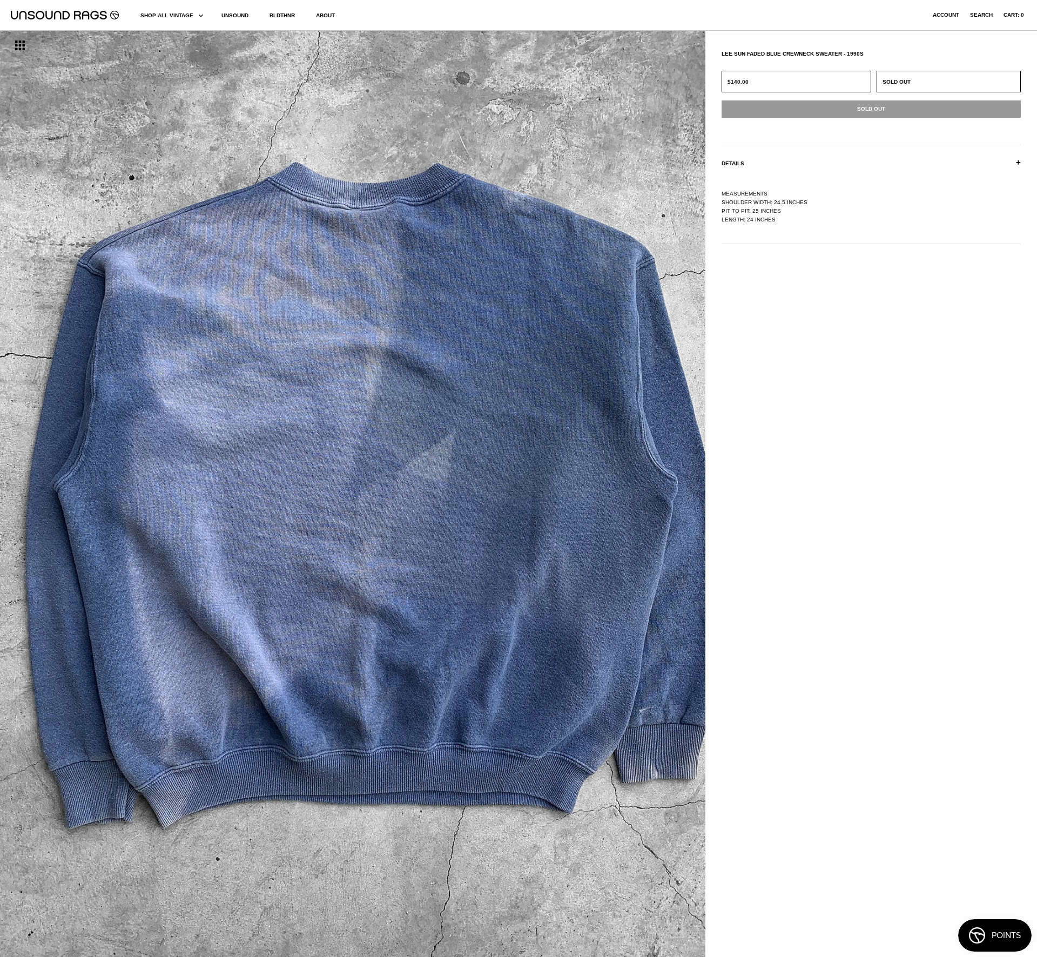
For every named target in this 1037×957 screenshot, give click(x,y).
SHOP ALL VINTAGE (166, 15)
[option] (176, 494)
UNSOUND (234, 15)
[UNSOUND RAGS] (65, 15)
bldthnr (282, 15)
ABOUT (325, 15)
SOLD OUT (897, 82)
